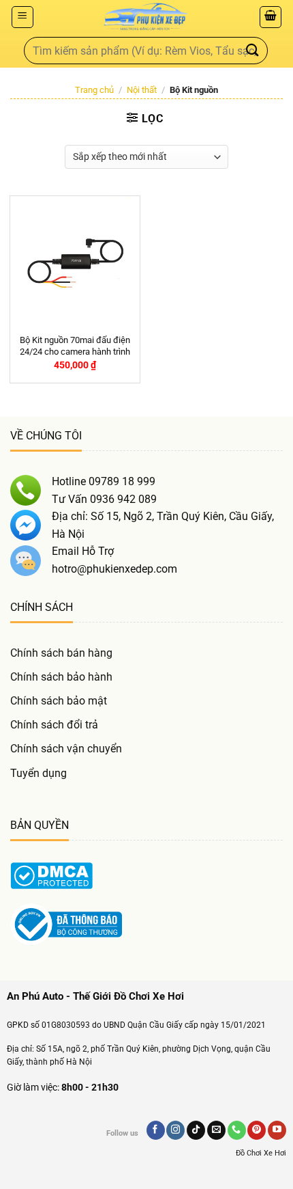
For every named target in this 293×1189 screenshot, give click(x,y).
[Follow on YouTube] (277, 1130)
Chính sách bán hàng (61, 652)
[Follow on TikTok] (196, 1130)
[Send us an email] (216, 1130)
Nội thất (142, 90)
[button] (22, 17)
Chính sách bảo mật (58, 700)
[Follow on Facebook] (155, 1130)
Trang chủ (94, 90)
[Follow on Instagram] (175, 1130)
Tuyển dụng (38, 773)
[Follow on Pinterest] (256, 1130)
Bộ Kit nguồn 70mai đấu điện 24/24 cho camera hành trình (75, 346)
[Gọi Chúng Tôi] (237, 1130)
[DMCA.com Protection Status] (51, 875)
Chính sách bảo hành (61, 676)
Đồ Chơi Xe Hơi (261, 1153)
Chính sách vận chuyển (66, 748)
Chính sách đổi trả (54, 724)
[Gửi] (252, 50)
